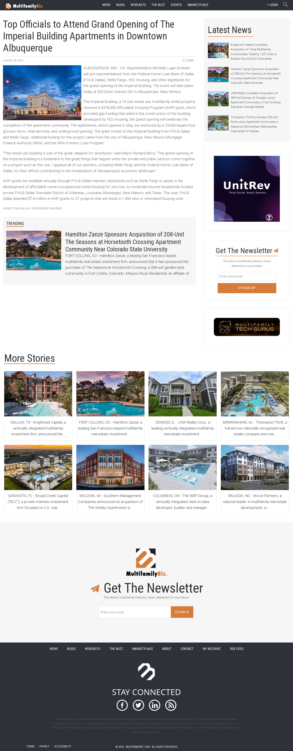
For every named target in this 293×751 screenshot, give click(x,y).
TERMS (30, 746)
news (106, 5)
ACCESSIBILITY (62, 746)
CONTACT (187, 649)
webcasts (138, 5)
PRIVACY (44, 746)
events (176, 5)
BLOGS (71, 649)
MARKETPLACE (142, 649)
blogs (120, 5)
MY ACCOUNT (212, 649)
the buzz (158, 5)
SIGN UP (183, 612)
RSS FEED (236, 649)
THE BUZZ (116, 649)
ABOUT (166, 649)
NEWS (54, 649)
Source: (32, 208)
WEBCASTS (92, 649)
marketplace (198, 5)
